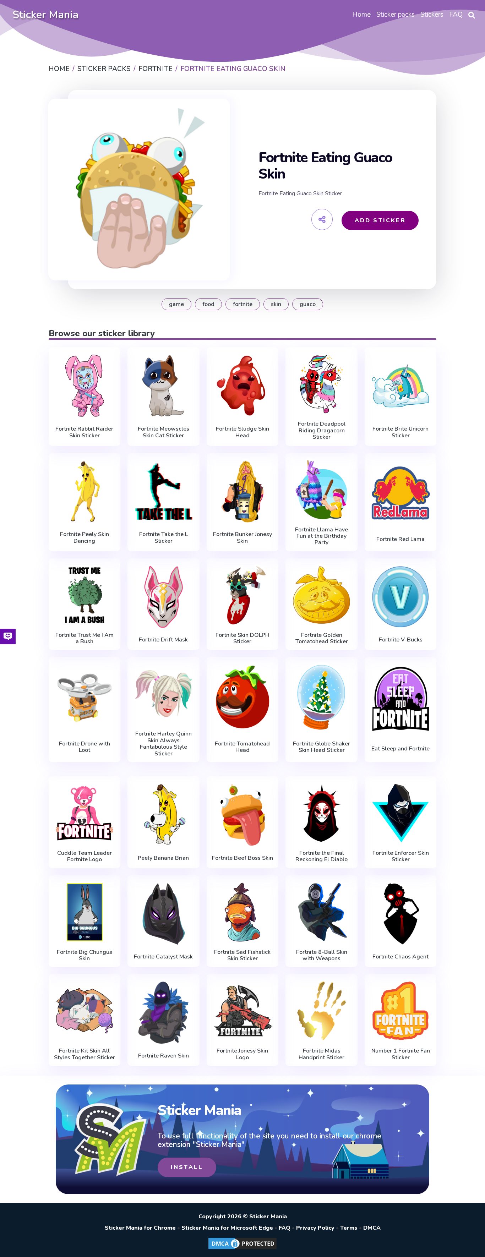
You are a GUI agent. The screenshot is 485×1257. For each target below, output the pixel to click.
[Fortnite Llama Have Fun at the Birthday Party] (321, 489)
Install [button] (187, 1167)
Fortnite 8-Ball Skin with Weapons (321, 955)
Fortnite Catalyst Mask (163, 956)
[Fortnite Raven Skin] (163, 1012)
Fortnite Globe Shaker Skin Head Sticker (321, 747)
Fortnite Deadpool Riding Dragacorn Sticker (321, 430)
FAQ (284, 1228)
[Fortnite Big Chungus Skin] (84, 912)
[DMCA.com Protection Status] (242, 1249)
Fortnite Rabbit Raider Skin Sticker (84, 432)
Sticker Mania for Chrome (140, 1228)
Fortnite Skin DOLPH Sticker (242, 638)
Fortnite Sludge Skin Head (242, 432)
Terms (349, 1228)
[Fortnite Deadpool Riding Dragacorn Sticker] (321, 383)
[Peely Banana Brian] (163, 815)
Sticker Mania (45, 14)
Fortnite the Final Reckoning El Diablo (321, 856)
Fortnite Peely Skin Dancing (84, 537)
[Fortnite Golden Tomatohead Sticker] (321, 595)
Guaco (308, 304)
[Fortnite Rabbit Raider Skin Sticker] (84, 385)
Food (208, 304)
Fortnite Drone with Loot (84, 747)
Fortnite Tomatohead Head (242, 747)
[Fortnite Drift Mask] (163, 597)
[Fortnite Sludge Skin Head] (242, 385)
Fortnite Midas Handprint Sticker (321, 1054)
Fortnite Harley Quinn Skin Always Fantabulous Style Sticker (163, 744)
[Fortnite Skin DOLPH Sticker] (242, 595)
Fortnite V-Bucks (401, 639)
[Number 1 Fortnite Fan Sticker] (400, 1010)
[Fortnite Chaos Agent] (400, 914)
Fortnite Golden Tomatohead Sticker (321, 638)
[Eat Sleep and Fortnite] (400, 698)
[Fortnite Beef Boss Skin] (242, 815)
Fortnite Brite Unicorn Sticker (400, 432)
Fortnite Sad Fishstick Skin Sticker (242, 955)
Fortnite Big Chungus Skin (84, 955)
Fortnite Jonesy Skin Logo (242, 1054)
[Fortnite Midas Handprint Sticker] (321, 1010)
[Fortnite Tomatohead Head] (242, 697)
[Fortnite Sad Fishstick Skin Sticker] (242, 912)
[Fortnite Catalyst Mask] (163, 914)
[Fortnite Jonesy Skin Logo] (242, 1010)
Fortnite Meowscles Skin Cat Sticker (163, 432)
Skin (276, 304)
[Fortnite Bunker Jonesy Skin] (242, 491)
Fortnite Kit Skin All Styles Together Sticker (84, 1054)
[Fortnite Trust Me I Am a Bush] (84, 595)
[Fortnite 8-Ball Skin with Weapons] (321, 912)
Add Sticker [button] (380, 220)
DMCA (372, 1228)
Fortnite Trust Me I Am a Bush (84, 638)
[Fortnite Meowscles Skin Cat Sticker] (163, 385)
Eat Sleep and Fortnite (400, 748)
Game (176, 304)
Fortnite (242, 304)
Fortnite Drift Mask (163, 639)
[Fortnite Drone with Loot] (84, 697)
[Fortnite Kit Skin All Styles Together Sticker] (84, 1010)
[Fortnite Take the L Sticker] (163, 491)
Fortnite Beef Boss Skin (242, 858)
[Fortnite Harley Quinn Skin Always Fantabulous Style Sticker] (163, 693)
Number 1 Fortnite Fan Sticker (400, 1054)
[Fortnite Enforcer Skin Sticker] (400, 813)
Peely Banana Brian (163, 858)
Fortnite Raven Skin (163, 1056)
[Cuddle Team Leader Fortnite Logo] (84, 813)
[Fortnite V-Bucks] (400, 597)
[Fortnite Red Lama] (400, 493)
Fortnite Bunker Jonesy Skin (242, 537)
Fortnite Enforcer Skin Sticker (400, 856)
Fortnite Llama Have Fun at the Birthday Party (321, 536)
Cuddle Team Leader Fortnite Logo (84, 856)
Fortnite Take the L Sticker (163, 537)
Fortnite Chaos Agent (400, 956)
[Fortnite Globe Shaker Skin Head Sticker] (321, 697)
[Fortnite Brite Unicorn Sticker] (400, 385)
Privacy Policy (315, 1228)
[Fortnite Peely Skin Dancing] (84, 491)
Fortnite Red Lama (400, 539)
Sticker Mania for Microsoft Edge (227, 1228)
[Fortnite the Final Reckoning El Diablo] (321, 813)
